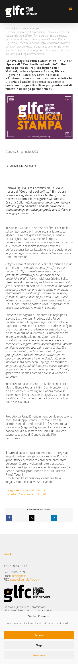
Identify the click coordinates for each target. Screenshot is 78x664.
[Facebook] (9, 518)
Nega (39, 645)
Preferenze (39, 655)
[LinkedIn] (54, 518)
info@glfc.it (18, 576)
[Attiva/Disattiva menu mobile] (71, 8)
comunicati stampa (32, 490)
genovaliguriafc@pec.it (24, 579)
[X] (31, 518)
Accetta (39, 635)
